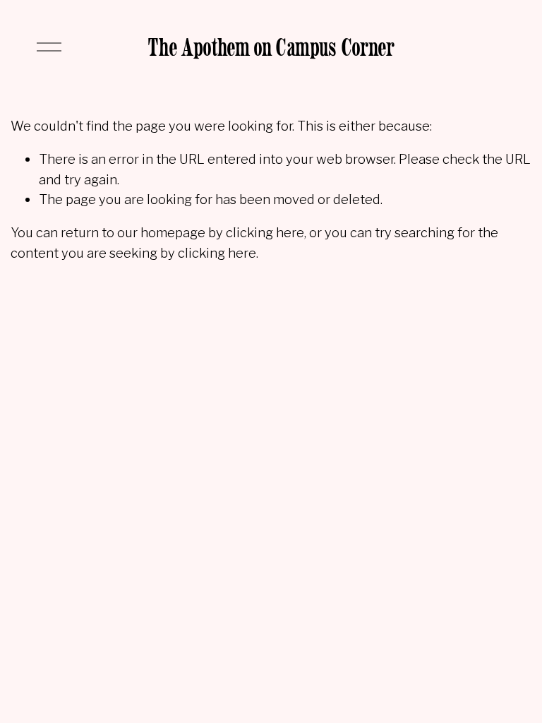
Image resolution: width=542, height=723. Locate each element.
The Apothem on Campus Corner (270, 47)
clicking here (265, 233)
